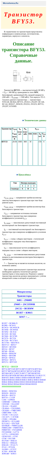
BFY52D (11, 369)
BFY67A (30, 371)
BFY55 (25, 369)
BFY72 (12, 373)
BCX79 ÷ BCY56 (9, 338)
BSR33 (37, 380)
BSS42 (4, 384)
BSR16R (31, 378)
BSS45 (22, 384)
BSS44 (16, 384)
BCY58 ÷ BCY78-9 (9, 340)
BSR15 (19, 378)
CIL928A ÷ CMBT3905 (11, 410)
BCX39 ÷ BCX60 (9, 334)
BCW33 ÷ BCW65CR (10, 328)
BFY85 (37, 373)
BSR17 (38, 378)
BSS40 (34, 382)
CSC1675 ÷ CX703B (10, 417)
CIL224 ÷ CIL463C (9, 406)
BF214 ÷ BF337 (8, 349)
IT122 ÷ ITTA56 (8, 447)
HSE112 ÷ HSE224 (9, 443)
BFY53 (19, 369)
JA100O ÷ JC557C (9, 449)
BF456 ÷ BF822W (9, 353)
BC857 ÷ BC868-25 (9, 323)
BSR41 (4, 382)
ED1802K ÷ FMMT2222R (12, 426)
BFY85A (5, 375)
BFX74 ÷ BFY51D (9, 362)
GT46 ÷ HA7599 (8, 439)
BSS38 (29, 382)
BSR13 (13, 378)
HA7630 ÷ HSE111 (9, 441)
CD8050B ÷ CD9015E (11, 402)
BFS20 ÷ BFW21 (8, 358)
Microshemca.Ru (10, 3)
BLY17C (42, 375)
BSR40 (43, 380)
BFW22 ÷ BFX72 (9, 360)
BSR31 (24, 380)
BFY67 (23, 371)
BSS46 (28, 384)
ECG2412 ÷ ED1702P (10, 423)
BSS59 (34, 384)
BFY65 (17, 371)
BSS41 (40, 382)
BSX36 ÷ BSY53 (8, 395)
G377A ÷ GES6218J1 (10, 434)
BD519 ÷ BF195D (9, 347)
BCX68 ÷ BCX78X (9, 336)
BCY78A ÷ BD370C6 (10, 343)
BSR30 (18, 380)
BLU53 (35, 375)
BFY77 (25, 373)
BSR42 (11, 382)
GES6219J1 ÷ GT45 (10, 436)
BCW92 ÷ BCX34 (9, 332)
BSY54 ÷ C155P (8, 398)
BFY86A (20, 375)
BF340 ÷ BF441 (8, 351)
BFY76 (18, 373)
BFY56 (31, 369)
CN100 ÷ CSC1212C (10, 415)
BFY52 (5, 369)
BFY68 (37, 371)
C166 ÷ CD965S (8, 400)
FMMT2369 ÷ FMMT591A (12, 428)
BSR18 (4, 380)
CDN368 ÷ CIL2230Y (10, 404)
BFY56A (38, 369)
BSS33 (23, 382)
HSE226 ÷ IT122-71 (10, 445)
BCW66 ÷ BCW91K (10, 330)
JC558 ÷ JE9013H (9, 451)
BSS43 (10, 384)
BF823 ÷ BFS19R (9, 356)
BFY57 (5, 371)
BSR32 (30, 380)
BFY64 (11, 371)
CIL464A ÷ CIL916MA (11, 408)
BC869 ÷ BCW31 (9, 325)
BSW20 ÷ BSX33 (9, 393)
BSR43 (17, 382)
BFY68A (5, 373)
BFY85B (13, 375)
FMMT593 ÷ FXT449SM (12, 430)
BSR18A (11, 380)
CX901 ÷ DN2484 (9, 419)
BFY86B (28, 375)
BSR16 (25, 378)
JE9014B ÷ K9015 (9, 454)
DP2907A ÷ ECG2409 (10, 421)
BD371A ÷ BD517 (9, 345)
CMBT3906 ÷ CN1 (9, 413)
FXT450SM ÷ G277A (10, 432)
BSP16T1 (5, 378)
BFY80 (31, 373)
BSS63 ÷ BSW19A (9, 391)
